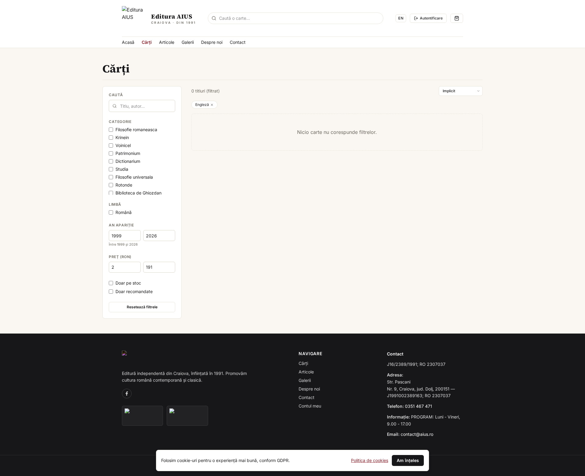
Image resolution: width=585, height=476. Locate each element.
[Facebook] (127, 393)
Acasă (128, 42)
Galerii (188, 42)
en (400, 18)
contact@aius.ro (417, 434)
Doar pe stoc (128, 282)
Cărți (147, 42)
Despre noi (211, 42)
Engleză (202, 104)
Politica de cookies (369, 460)
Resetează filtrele (142, 307)
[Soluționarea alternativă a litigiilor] (142, 416)
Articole (166, 42)
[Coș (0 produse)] (456, 18)
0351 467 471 (418, 406)
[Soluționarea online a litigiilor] (187, 416)
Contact (238, 42)
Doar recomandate (134, 291)
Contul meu (310, 405)
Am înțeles (408, 460)
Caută (116, 95)
